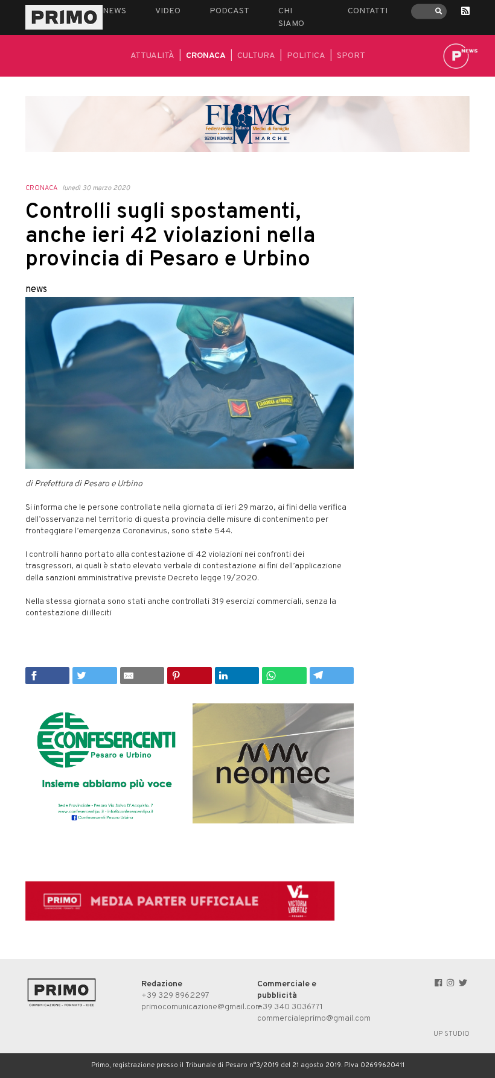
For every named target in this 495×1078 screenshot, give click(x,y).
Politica (306, 56)
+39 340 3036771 (290, 1007)
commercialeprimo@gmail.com (314, 1018)
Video (167, 11)
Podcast (229, 11)
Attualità (152, 56)
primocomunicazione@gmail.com (201, 1007)
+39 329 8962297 (175, 996)
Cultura (256, 56)
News (114, 11)
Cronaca (206, 56)
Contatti (368, 11)
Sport (351, 56)
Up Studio (451, 1034)
